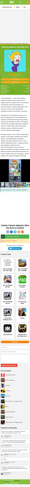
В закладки (16, 79)
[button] (2, 185)
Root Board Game (7, 435)
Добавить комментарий (9, 365)
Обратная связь (6, 481)
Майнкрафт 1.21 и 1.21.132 (10, 454)
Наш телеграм (16, 248)
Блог (25, 7)
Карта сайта (17, 480)
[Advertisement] (15, 26)
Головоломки (20, 245)
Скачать (16, 82)
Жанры (18, 7)
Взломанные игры (7, 7)
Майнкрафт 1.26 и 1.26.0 (9, 462)
